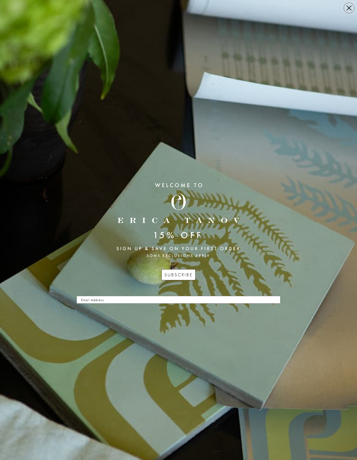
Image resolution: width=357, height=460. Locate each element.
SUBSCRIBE (178, 275)
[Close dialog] (349, 8)
